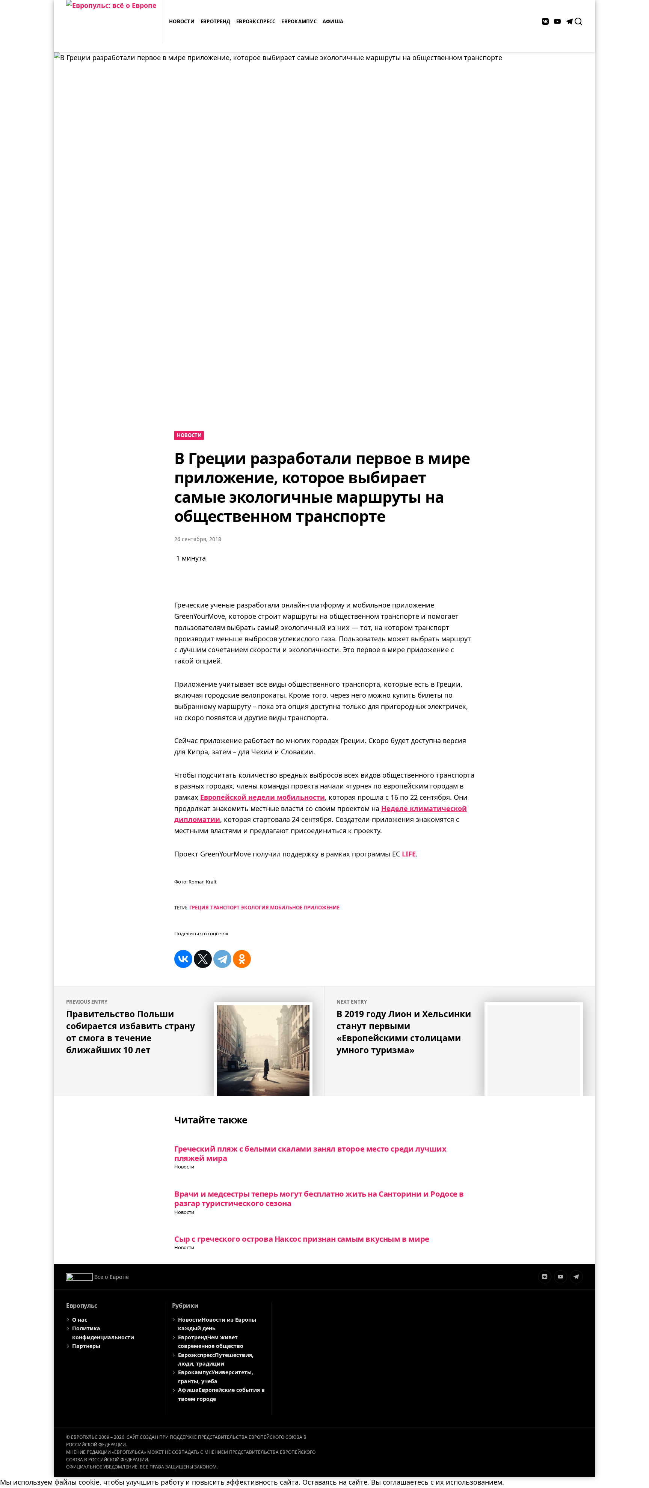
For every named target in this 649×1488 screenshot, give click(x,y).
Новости (182, 21)
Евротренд (215, 21)
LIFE (409, 853)
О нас (79, 1319)
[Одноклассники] (242, 959)
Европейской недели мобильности (262, 797)
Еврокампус (299, 21)
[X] (203, 959)
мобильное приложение (305, 907)
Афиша (333, 21)
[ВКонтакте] (183, 959)
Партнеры (86, 1345)
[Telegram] (222, 959)
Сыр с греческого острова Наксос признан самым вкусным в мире (301, 1238)
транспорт (225, 907)
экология (255, 907)
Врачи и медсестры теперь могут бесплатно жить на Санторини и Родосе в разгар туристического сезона (319, 1198)
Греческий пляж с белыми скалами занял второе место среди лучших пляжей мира (310, 1153)
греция (199, 907)
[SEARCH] (578, 21)
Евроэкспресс (255, 21)
